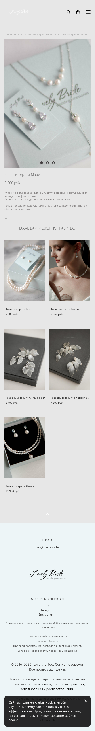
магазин (10, 34)
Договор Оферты (47, 641)
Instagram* (47, 614)
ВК (47, 606)
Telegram (47, 610)
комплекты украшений (37, 34)
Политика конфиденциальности (47, 636)
